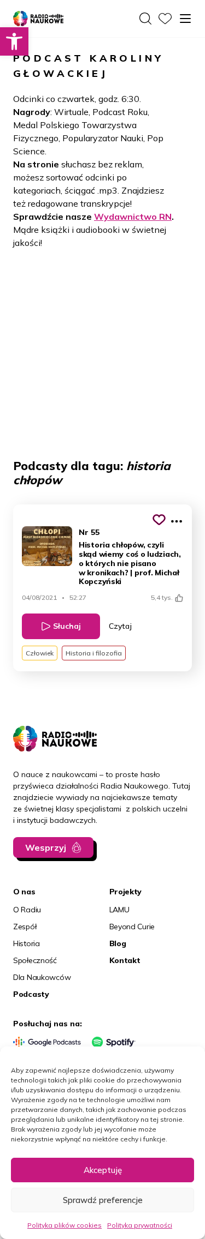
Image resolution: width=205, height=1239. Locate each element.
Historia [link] (26, 943)
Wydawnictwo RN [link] (133, 216)
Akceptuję (103, 1170)
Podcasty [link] (31, 994)
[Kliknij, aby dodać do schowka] (159, 519)
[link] (14, 41)
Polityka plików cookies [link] (64, 1225)
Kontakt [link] (124, 960)
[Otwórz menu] (185, 18)
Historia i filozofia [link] (94, 653)
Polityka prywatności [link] (139, 1225)
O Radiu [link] (27, 910)
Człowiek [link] (40, 653)
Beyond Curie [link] (132, 926)
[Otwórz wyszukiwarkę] (145, 19)
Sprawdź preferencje (103, 1200)
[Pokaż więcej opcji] (176, 521)
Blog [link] (117, 943)
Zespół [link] (24, 926)
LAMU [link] (119, 910)
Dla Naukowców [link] (42, 977)
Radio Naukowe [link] (32, 19)
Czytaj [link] (120, 626)
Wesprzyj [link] (45, 847)
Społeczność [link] (35, 960)
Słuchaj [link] (67, 626)
